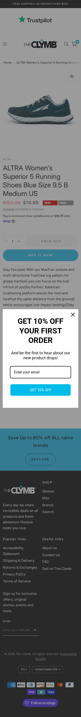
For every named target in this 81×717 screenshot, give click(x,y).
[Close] (73, 314)
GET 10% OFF (41, 390)
